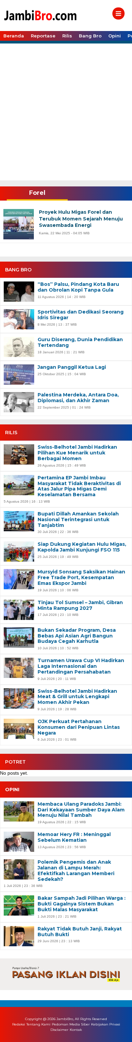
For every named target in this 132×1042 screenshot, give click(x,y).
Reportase (43, 35)
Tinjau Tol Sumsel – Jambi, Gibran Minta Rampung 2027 (80, 605)
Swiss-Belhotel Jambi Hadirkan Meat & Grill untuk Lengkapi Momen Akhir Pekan (77, 696)
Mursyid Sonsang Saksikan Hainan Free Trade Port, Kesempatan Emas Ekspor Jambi (81, 577)
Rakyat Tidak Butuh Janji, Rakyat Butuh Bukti (80, 931)
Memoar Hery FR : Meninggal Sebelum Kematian (74, 837)
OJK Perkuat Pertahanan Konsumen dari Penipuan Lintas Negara (79, 727)
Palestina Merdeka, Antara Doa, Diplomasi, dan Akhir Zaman (78, 398)
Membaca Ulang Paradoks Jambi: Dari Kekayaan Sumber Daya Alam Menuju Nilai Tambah (81, 809)
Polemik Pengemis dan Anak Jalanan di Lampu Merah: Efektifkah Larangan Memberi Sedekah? (76, 870)
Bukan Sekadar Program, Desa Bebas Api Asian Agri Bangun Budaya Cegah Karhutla (77, 635)
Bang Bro (90, 35)
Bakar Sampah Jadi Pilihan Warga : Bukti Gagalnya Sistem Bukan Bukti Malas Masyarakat (82, 903)
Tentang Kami (38, 1024)
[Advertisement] (66, 111)
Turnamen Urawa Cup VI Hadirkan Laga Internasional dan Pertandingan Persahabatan (81, 666)
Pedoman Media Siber (71, 1024)
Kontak (76, 1030)
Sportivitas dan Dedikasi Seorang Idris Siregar (81, 315)
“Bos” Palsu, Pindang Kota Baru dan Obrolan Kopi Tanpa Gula (78, 287)
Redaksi (18, 1024)
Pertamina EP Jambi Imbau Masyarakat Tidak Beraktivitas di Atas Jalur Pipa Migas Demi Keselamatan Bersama (79, 486)
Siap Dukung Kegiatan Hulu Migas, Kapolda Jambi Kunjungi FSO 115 (82, 547)
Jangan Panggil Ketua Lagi (72, 367)
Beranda (13, 35)
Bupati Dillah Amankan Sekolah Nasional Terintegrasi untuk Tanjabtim (78, 519)
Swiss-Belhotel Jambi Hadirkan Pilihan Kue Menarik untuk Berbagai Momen (77, 452)
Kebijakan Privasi (105, 1024)
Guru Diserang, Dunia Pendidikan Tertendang (80, 342)
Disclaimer (59, 1030)
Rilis (67, 35)
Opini (114, 35)
